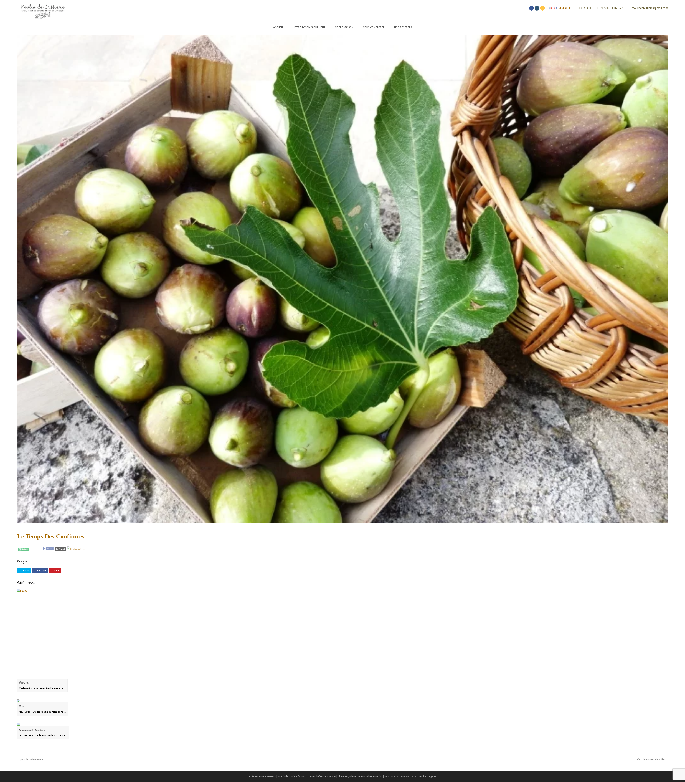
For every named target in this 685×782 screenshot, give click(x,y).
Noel (21, 706)
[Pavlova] (42, 634)
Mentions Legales (427, 776)
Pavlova (24, 683)
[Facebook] (531, 8)
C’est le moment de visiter (651, 759)
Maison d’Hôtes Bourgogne (322, 776)
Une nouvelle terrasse (32, 730)
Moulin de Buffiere (287, 776)
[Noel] (42, 700)
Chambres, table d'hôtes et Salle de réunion (360, 776)
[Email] (542, 8)
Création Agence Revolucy (262, 776)
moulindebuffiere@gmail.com (650, 8)
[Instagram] (537, 8)
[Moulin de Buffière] (43, 10)
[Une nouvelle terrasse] (43, 724)
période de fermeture (31, 759)
